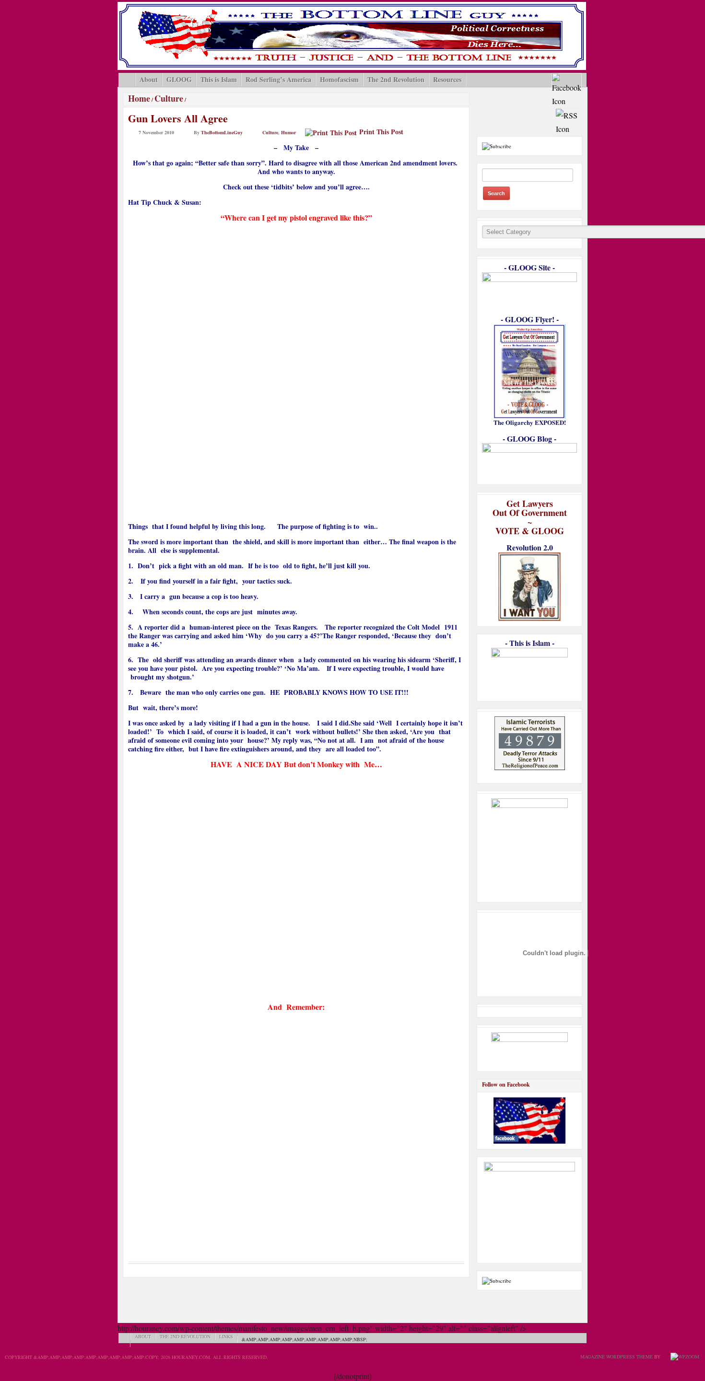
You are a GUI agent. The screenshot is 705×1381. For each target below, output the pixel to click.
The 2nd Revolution (395, 79)
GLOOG (179, 79)
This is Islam (218, 79)
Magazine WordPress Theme (616, 1356)
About (149, 79)
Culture (168, 98)
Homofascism (339, 79)
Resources (447, 79)
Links (226, 1336)
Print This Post (381, 132)
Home (139, 98)
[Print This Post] (331, 132)
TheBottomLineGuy (222, 132)
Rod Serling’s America (278, 79)
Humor (288, 132)
